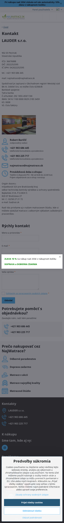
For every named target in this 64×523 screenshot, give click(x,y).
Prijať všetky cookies (32, 502)
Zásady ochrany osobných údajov (32, 494)
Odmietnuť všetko (32, 510)
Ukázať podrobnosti (32, 517)
